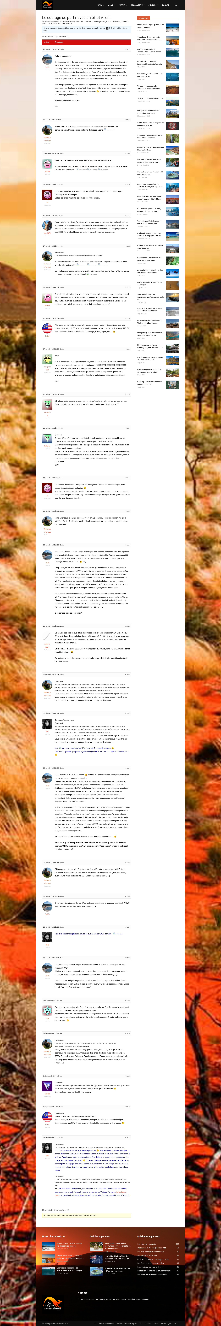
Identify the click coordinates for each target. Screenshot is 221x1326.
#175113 (127, 713)
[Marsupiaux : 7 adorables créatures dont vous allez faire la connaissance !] (96, 1246)
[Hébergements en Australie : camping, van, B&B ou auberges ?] (172, 348)
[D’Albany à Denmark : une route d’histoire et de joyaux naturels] (172, 236)
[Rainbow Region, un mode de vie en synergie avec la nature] (172, 372)
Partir (122, 5)
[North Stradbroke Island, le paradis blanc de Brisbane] (172, 150)
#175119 (127, 1000)
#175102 (127, 246)
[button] (176, 5)
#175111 (127, 626)
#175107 (127, 428)
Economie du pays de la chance (150, 1267)
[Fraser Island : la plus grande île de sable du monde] (172, 28)
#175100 (127, 184)
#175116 (127, 896)
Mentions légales (130, 1324)
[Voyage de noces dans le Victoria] (172, 101)
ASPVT (176, 1324)
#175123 (127, 1137)
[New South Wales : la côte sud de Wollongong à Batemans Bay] (172, 323)
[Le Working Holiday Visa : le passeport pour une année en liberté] (96, 1259)
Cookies (119, 1324)
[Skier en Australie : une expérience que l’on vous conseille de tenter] (172, 297)
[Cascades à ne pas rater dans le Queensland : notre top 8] (172, 138)
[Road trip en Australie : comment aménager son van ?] (172, 385)
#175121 (127, 1076)
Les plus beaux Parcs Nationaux (150, 1251)
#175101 (127, 215)
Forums (88, 22)
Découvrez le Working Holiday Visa (151, 1248)
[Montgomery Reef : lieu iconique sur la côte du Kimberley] (172, 336)
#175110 (127, 545)
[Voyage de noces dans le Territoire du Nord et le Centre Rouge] (172, 89)
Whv (100, 5)
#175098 (127, 120)
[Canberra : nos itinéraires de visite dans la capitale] (172, 248)
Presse (156, 1324)
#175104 (127, 318)
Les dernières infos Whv (147, 1255)
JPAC (170, 1324)
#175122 (127, 1107)
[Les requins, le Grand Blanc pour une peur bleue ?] (172, 77)
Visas (110, 5)
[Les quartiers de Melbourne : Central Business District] (172, 113)
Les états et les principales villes (150, 1263)
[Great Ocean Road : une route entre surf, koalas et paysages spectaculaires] (172, 40)
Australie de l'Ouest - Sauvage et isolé (153, 1259)
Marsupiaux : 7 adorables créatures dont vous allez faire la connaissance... (117, 1245)
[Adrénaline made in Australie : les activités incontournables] (172, 273)
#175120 (127, 1033)
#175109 (127, 511)
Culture (152, 5)
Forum (165, 5)
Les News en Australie (146, 1244)
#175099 (127, 153)
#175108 (127, 478)
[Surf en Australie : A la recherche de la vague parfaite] (172, 285)
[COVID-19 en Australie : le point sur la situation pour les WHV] (172, 126)
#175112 (127, 674)
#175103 (127, 287)
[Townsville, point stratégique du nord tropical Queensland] (172, 224)
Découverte (137, 5)
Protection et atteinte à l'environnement (153, 1271)
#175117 (127, 927)
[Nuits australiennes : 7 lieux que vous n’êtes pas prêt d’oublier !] (172, 199)
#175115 (127, 862)
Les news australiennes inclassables (152, 1274)
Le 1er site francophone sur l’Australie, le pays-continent (62, 22)
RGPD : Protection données (104, 1324)
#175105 (127, 349)
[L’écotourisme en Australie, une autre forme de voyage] (172, 261)
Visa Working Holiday (119, 22)
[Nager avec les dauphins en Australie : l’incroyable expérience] (172, 187)
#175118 (127, 958)
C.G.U (141, 1324)
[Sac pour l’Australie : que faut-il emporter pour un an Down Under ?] (172, 162)
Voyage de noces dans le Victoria (150, 98)
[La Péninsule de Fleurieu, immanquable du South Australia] (172, 64)
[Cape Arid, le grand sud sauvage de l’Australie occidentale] (172, 311)
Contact (148, 1324)
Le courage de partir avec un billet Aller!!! (77, 17)
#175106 (127, 394)
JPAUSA (163, 1324)
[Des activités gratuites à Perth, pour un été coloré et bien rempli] (172, 211)
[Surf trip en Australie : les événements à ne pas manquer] (172, 52)
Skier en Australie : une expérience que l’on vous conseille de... (150, 297)
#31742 (128, 49)
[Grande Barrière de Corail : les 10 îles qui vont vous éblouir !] (172, 175)
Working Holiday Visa (101, 22)
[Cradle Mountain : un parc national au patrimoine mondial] (172, 360)
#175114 (127, 768)
